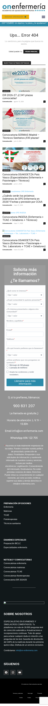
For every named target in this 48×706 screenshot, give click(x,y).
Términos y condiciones (18, 693)
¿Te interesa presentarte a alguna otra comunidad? (23, 310)
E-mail (9, 330)
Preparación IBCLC (12, 543)
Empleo (29, 697)
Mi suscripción (39, 697)
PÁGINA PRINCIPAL (31, 51)
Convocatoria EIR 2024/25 (15, 580)
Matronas (8, 511)
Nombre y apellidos (15, 321)
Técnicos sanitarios (12, 523)
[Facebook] (6, 672)
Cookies (21, 697)
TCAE (6, 515)
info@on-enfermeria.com (26, 650)
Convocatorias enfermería (15, 563)
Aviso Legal (30, 693)
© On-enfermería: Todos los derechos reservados (31, 684)
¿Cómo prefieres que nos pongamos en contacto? (23, 361)
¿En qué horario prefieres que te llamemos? (25, 348)
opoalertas (6, 91)
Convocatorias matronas (14, 567)
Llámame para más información (25, 382)
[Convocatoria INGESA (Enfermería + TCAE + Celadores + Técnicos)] (24, 212)
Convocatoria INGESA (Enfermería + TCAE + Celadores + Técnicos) (22, 218)
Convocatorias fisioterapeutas (17, 576)
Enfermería (8, 507)
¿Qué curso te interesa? (17, 291)
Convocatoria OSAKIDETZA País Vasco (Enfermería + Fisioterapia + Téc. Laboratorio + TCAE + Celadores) (24, 243)
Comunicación (7, 101)
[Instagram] (12, 672)
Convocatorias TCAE (13, 572)
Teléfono (10, 339)
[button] (43, 17)
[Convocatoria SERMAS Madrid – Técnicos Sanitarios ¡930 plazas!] (24, 120)
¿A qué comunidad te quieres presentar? (24, 300)
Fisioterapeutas (10, 519)
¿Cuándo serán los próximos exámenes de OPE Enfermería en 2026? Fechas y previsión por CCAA (22, 198)
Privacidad (39, 693)
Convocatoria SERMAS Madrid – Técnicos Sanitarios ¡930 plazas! (20, 136)
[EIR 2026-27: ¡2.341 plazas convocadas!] (24, 80)
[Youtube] (19, 672)
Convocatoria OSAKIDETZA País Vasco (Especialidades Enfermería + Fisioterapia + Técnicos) (22, 177)
